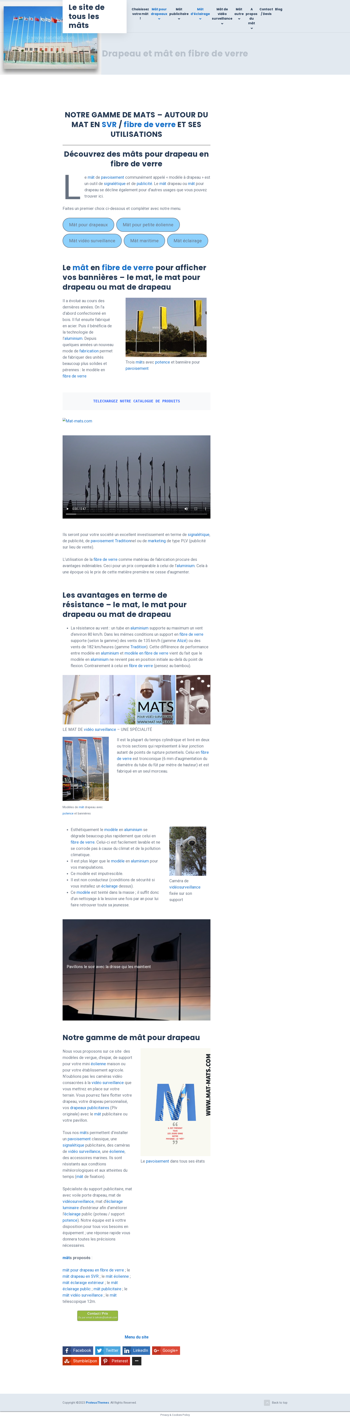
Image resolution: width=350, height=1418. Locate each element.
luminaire (71, 1207)
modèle (111, 829)
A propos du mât (251, 16)
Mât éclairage (188, 240)
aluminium (73, 338)
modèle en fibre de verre (146, 653)
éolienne (98, 1063)
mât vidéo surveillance (83, 1295)
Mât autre (239, 11)
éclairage (109, 886)
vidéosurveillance (185, 887)
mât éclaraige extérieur (83, 1282)
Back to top (279, 1402)
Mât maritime (144, 240)
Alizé (181, 640)
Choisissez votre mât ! (140, 14)
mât (91, 177)
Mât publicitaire (179, 11)
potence (162, 362)
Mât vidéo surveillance (92, 240)
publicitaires (98, 1107)
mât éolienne (117, 1276)
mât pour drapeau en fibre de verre (93, 1270)
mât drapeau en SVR (81, 1276)
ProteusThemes (97, 1402)
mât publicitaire (107, 1288)
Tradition (123, 540)
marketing (157, 540)
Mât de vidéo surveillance (222, 14)
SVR (109, 124)
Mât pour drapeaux (159, 11)
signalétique (115, 183)
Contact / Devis (266, 11)
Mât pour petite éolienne (148, 224)
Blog (278, 9)
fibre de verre (150, 124)
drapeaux (78, 1107)
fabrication (89, 351)
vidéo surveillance (100, 729)
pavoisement (112, 177)
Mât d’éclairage (200, 11)
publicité (144, 183)
